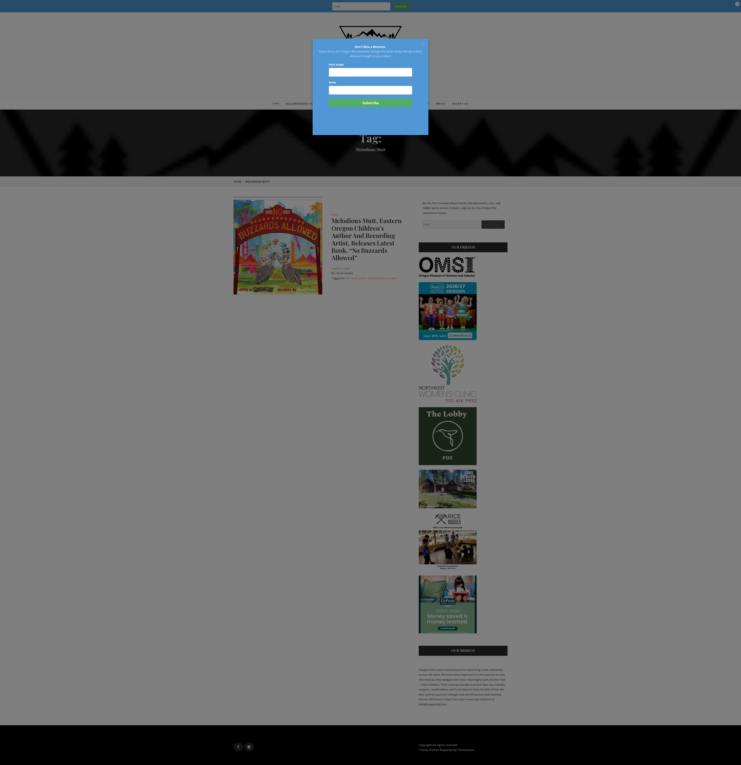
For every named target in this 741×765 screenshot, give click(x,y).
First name (336, 64)
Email (332, 82)
